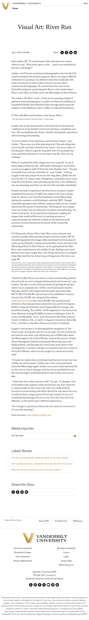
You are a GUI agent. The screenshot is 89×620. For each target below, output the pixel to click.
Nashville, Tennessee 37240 (44, 572)
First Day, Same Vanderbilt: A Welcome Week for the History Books (39, 458)
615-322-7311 (39, 575)
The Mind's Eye (61, 521)
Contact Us (51, 575)
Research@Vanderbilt (23, 561)
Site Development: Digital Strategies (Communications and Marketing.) (50, 614)
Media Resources (66, 565)
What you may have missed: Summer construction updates (36, 470)
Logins (66, 557)
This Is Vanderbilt (23, 557)
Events (66, 553)
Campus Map (66, 561)
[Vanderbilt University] (44, 538)
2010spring (77, 521)
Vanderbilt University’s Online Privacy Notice (44, 579)
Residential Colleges (22, 553)
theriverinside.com (20, 300)
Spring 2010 (44, 521)
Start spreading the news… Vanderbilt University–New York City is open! (41, 464)
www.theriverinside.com (39, 415)
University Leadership (23, 548)
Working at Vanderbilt (66, 548)
